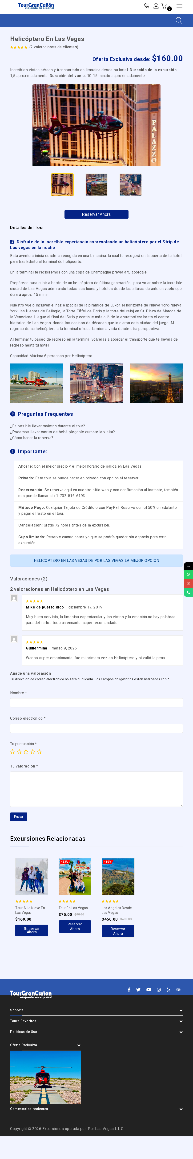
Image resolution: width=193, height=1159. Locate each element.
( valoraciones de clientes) (53, 47)
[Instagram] (159, 990)
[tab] (30, 227)
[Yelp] (168, 990)
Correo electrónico (27, 718)
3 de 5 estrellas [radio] (26, 751)
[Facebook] (129, 990)
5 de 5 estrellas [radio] (39, 751)
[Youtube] (149, 990)
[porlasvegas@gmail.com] (188, 583)
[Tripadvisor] (178, 990)
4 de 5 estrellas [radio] (32, 751)
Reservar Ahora (96, 214)
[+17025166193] (188, 574)
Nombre (18, 693)
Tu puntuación (23, 744)
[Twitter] (138, 990)
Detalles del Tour (27, 227)
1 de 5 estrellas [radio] (12, 751)
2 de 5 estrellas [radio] (19, 751)
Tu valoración (24, 766)
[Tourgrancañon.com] (36, 6)
